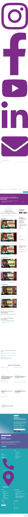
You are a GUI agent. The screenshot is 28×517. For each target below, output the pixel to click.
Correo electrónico (21, 239)
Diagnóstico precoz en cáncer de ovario (6, 296)
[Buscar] (1, 190)
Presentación (9, 207)
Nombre (20, 236)
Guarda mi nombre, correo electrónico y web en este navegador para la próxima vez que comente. (23, 246)
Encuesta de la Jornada (8, 208)
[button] (14, 189)
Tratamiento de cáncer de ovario (5, 269)
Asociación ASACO (3, 297)
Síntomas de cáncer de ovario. (5, 230)
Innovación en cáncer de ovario (5, 309)
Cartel (2, 320)
